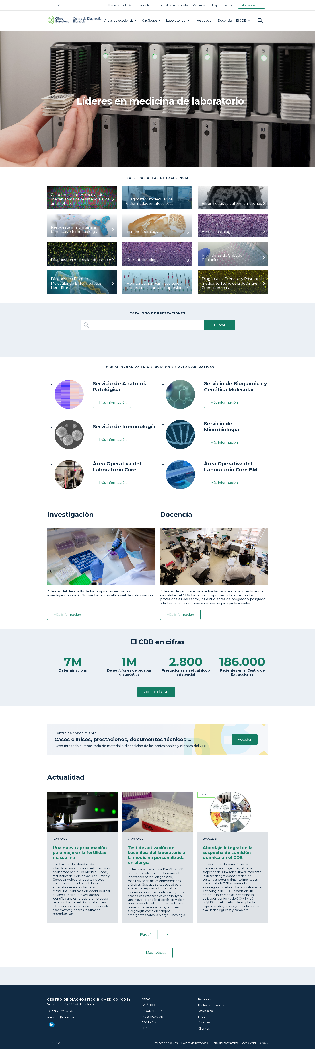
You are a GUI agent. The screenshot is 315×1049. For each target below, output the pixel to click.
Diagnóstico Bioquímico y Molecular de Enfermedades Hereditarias (76, 283)
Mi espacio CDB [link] (251, 5)
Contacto (229, 5)
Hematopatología (218, 231)
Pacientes (144, 5)
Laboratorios (175, 20)
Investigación (203, 20)
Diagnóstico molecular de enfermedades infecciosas (150, 201)
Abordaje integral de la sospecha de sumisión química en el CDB (227, 852)
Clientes (204, 1028)
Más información (113, 403)
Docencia (225, 20)
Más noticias (156, 953)
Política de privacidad (194, 1043)
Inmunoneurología (143, 231)
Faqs (215, 5)
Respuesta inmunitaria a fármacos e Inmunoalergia (74, 229)
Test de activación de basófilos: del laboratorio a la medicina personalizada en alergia (156, 855)
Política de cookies (166, 1043)
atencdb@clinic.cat (61, 1017)
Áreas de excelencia (119, 20)
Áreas (146, 999)
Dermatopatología (143, 259)
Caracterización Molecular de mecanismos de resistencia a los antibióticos (80, 199)
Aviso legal (249, 1043)
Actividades (205, 1011)
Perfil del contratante (225, 1043)
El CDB (241, 20)
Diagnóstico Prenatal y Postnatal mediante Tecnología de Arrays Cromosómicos (232, 283)
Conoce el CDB (156, 692)
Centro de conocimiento (172, 5)
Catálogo (148, 1005)
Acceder (244, 740)
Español (52, 5)
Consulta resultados (120, 5)
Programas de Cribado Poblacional (222, 257)
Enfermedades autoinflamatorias (232, 203)
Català (58, 5)
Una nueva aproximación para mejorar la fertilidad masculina (80, 852)
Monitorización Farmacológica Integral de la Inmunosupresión (154, 285)
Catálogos (150, 20)
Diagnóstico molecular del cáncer (81, 259)
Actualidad (200, 5)
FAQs (201, 1016)
